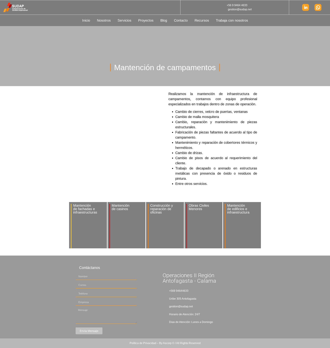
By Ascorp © (166, 343)
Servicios (124, 20)
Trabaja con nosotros (232, 20)
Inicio (86, 20)
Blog (163, 20)
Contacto (181, 20)
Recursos (202, 20)
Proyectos (145, 20)
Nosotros (104, 20)
